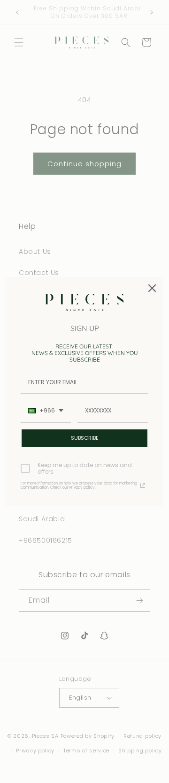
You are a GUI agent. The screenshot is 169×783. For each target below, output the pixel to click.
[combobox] (46, 411)
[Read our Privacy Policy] (142, 485)
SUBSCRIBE (85, 438)
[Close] (152, 288)
